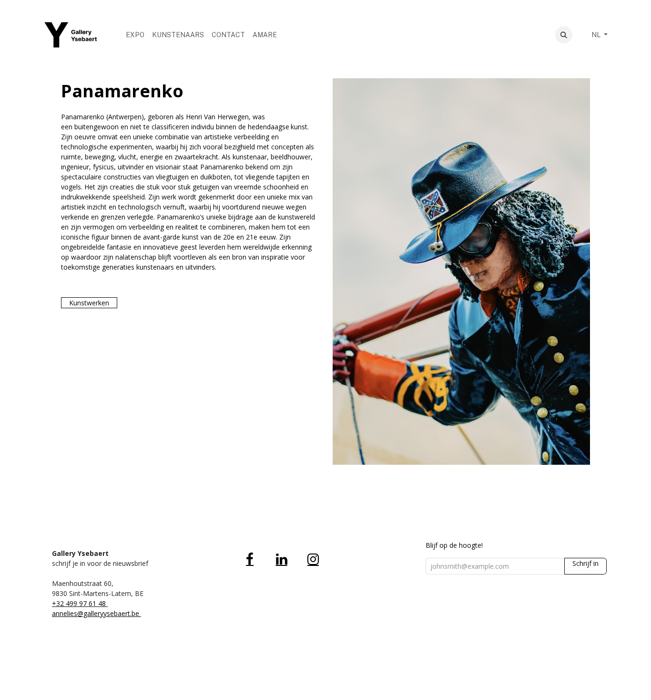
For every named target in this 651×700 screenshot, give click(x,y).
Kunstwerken (89, 302)
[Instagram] (313, 559)
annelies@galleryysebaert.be (96, 613)
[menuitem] (135, 35)
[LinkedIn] (281, 559)
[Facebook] (249, 559)
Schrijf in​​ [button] (585, 563)
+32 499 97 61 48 (80, 603)
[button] (563, 34)
